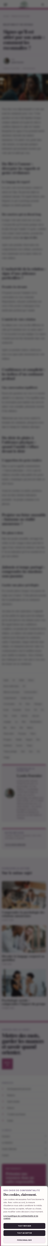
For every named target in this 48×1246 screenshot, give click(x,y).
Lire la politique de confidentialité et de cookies (20, 1217)
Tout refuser (24, 1226)
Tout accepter (24, 1233)
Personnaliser (24, 1240)
